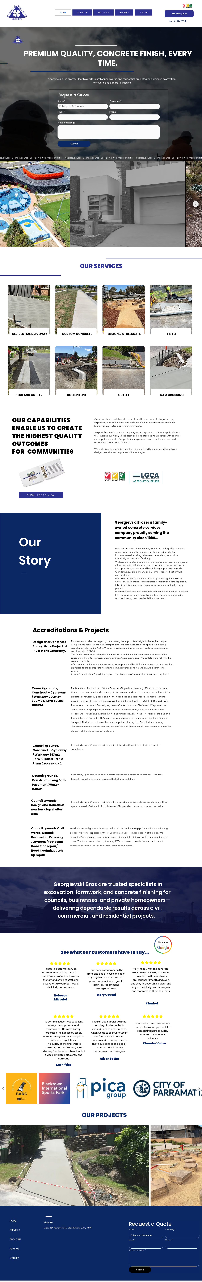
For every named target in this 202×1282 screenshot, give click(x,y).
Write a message (67, 123)
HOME (13, 1220)
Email (61, 112)
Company (115, 101)
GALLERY (14, 1258)
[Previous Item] (6, 204)
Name (61, 101)
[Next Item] (196, 204)
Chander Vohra (154, 1043)
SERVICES (15, 1230)
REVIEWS (14, 1248)
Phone (113, 112)
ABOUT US (15, 1239)
